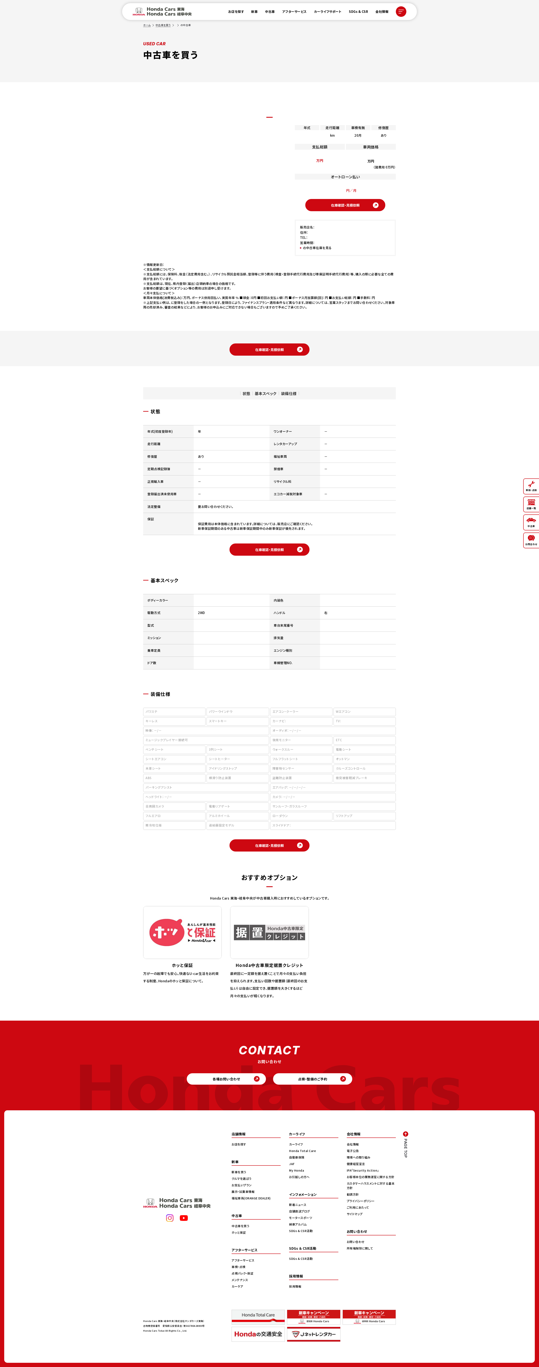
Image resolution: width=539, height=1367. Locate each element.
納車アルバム (298, 1224)
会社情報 (381, 11)
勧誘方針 (353, 1194)
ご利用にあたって (358, 1207)
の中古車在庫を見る (317, 248)
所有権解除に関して (360, 1248)
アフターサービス (294, 11)
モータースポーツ (300, 1218)
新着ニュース (297, 1205)
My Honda (296, 1170)
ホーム (147, 25)
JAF (292, 1164)
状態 (246, 393)
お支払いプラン (242, 1185)
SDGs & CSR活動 (301, 1231)
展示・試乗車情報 (243, 1191)
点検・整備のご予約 (312, 1078)
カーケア (237, 1286)
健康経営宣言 (356, 1164)
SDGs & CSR (358, 11)
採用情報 (295, 1286)
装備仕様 (289, 393)
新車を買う (239, 1172)
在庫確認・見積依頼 (345, 205)
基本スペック (266, 393)
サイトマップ (355, 1214)
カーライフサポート (328, 11)
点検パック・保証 (242, 1273)
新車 (254, 11)
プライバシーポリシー (361, 1201)
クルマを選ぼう (242, 1178)
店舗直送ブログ (299, 1211)
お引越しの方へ (299, 1177)
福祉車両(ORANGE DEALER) (251, 1198)
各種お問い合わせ (226, 1078)
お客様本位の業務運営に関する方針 (371, 1177)
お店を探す (236, 11)
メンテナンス (240, 1280)
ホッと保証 (239, 1232)
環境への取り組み (359, 1157)
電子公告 (353, 1151)
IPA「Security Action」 (363, 1170)
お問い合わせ (355, 1242)
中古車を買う (163, 25)
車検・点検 (238, 1267)
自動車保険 (296, 1157)
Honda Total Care (302, 1151)
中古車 (270, 11)
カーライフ (296, 1144)
